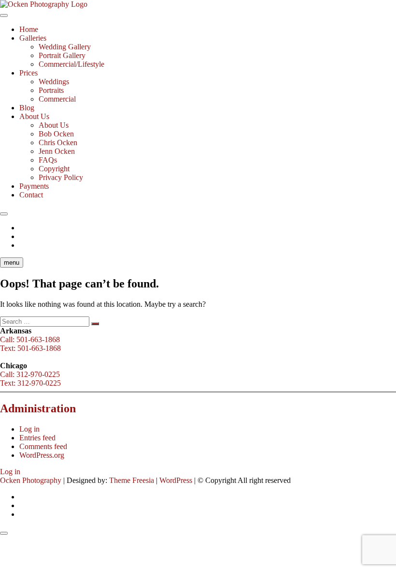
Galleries (32, 38)
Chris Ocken (58, 142)
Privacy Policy (61, 177)
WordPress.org (41, 455)
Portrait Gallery (62, 55)
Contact (31, 195)
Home (28, 29)
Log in (29, 429)
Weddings (54, 81)
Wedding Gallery (65, 47)
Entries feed (37, 438)
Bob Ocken (56, 134)
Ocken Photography (30, 480)
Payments (34, 186)
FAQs (48, 160)
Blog (26, 108)
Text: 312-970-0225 (30, 383)
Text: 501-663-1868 (30, 348)
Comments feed (43, 446)
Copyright (54, 169)
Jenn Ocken (57, 151)
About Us (34, 116)
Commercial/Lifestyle (71, 64)
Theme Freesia (131, 480)
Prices (28, 73)
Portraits (51, 90)
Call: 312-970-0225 (30, 374)
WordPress (175, 480)
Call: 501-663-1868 (30, 339)
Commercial (57, 99)
